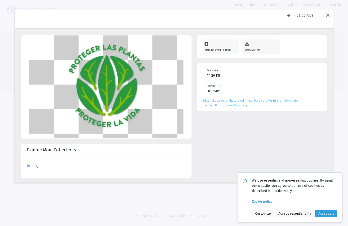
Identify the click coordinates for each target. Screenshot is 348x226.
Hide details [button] (303, 15)
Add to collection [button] (218, 50)
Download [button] (252, 50)
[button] (328, 15)
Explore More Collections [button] (51, 149)
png (35, 166)
